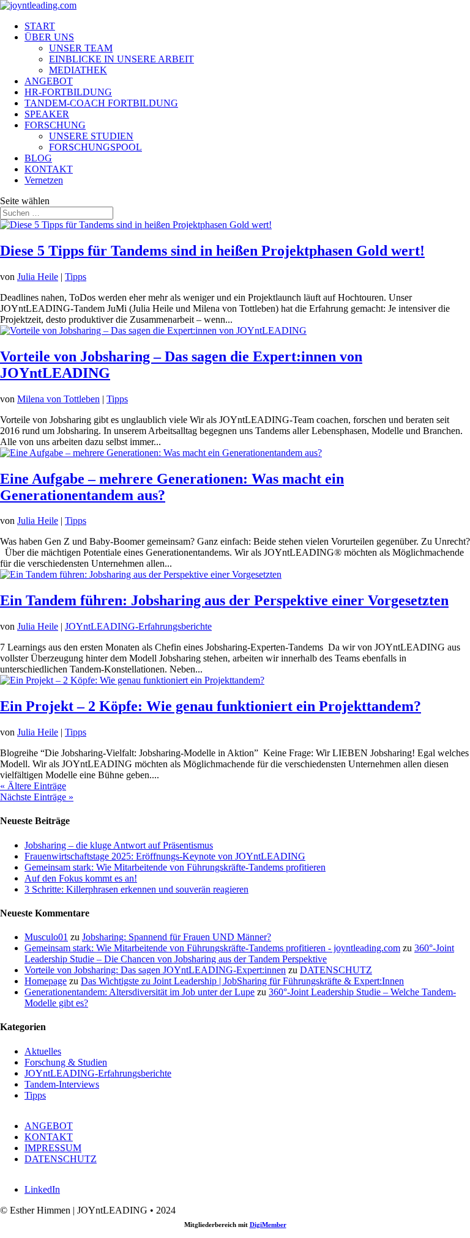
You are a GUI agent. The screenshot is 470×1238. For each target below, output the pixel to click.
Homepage (45, 981)
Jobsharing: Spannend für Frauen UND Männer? (176, 937)
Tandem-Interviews (61, 1084)
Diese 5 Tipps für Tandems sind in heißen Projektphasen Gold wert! (212, 251)
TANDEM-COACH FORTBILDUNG (101, 103)
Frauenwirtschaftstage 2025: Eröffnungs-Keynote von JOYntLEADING (164, 856)
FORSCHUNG (55, 125)
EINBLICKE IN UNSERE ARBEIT (121, 59)
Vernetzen (43, 180)
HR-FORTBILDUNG (68, 92)
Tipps (75, 276)
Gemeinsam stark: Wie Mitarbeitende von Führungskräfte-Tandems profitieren (175, 867)
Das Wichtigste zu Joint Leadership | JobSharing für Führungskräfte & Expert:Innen (242, 981)
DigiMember (268, 1224)
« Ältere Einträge (33, 786)
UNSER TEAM (81, 48)
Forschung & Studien (65, 1062)
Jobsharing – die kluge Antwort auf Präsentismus (118, 845)
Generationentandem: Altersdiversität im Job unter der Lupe (139, 992)
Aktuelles (42, 1051)
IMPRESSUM (52, 1148)
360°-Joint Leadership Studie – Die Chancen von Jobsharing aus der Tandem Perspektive (239, 953)
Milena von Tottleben (58, 399)
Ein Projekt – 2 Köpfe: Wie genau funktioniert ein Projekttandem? (210, 706)
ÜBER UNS (49, 37)
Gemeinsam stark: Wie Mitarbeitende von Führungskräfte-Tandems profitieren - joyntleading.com (212, 948)
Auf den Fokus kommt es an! (80, 878)
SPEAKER (46, 114)
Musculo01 (46, 937)
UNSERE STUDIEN (91, 136)
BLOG (38, 158)
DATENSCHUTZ (336, 970)
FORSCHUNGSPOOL (95, 147)
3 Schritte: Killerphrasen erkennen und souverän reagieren (136, 889)
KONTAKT (48, 169)
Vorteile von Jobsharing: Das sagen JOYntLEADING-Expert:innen (155, 970)
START (39, 26)
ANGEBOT (48, 81)
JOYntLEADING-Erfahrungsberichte (138, 626)
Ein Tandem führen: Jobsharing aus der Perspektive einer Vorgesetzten (224, 600)
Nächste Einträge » (36, 797)
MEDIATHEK (78, 70)
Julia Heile (37, 276)
